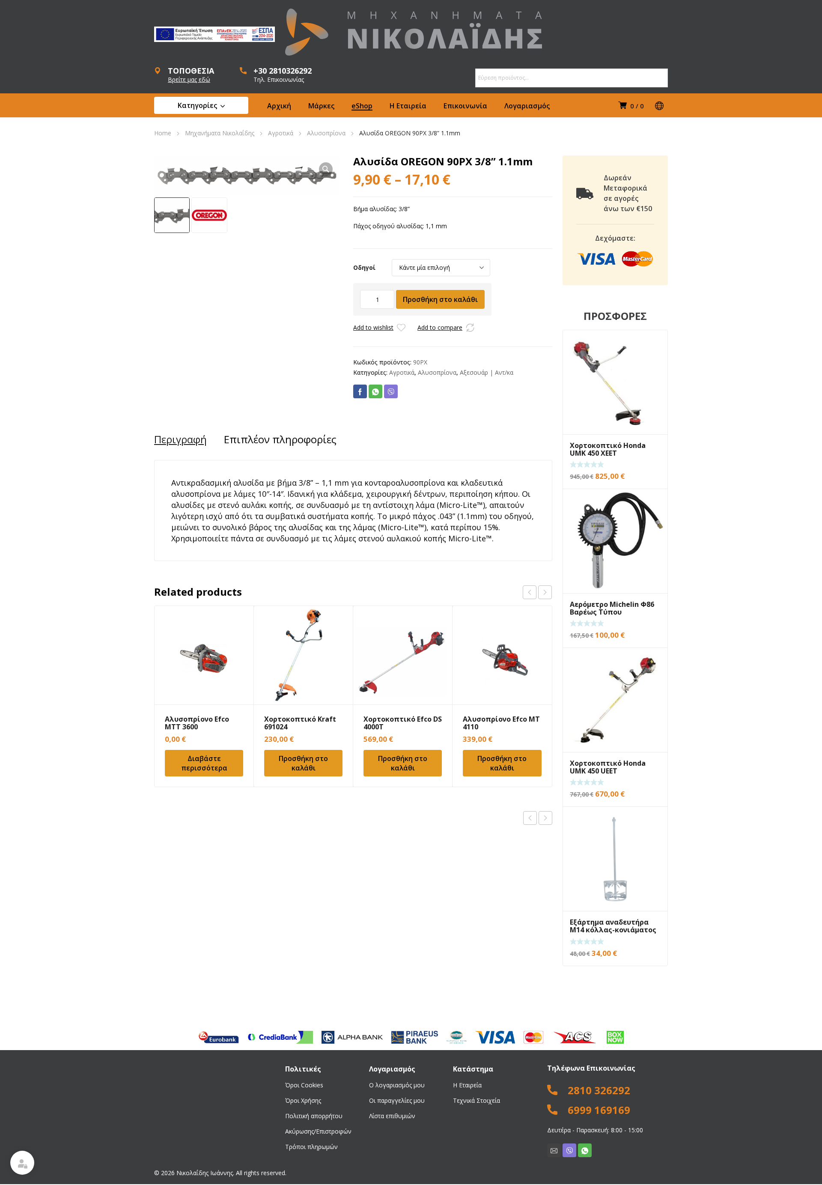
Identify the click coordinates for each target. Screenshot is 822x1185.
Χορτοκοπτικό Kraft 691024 (300, 722)
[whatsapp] (585, 1150)
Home (162, 133)
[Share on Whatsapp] (375, 391)
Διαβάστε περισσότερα (204, 763)
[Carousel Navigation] (537, 592)
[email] (554, 1150)
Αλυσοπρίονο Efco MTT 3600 (197, 722)
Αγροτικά (280, 133)
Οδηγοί (364, 267)
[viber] (569, 1150)
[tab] (180, 439)
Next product (545, 818)
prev (529, 592)
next (545, 592)
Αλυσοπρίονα (326, 133)
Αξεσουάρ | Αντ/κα (486, 372)
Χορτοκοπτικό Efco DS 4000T (402, 722)
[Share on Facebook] (360, 391)
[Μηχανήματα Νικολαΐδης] (413, 32)
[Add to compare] (470, 327)
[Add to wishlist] (401, 327)
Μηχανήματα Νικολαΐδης (219, 133)
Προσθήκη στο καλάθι (440, 299)
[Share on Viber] (391, 391)
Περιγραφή (180, 439)
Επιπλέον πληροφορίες (280, 439)
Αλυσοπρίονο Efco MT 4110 (501, 722)
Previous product (530, 818)
